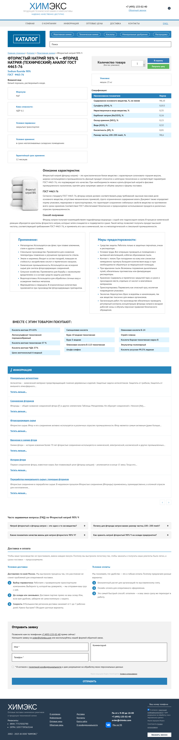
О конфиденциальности (87, 725)
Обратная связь (56, 725)
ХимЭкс (22, 707)
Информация (71, 23)
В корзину (158, 60)
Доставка (115, 23)
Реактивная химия (62, 34)
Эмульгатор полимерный (133, 344)
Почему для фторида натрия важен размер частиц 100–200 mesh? (126, 525)
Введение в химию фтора (23, 440)
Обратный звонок (137, 10)
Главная (29, 23)
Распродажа (161, 34)
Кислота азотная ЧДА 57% (25, 347)
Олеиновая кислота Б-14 (133, 330)
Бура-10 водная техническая (80, 334)
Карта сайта (82, 721)
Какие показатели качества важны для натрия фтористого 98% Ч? (43, 535)
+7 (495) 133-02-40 (51, 634)
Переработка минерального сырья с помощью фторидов (39, 479)
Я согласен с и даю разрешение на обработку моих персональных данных (159, 714)
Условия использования (128, 674)
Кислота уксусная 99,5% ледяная (137, 349)
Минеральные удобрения (135, 34)
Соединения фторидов (22, 401)
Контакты (134, 23)
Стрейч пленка (128, 334)
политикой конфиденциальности (45, 666)
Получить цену (158, 66)
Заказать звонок (159, 734)
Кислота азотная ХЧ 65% (24, 330)
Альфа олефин (73, 349)
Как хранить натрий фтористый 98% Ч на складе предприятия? (125, 535)
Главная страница (16, 53)
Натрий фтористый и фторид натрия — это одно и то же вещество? (43, 525)
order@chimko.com (41, 637)
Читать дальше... (18, 391)
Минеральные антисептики (24, 378)
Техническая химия (88, 34)
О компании (49, 23)
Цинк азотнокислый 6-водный (27, 352)
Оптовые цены (94, 23)
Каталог (31, 53)
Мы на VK (117, 724)
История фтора (18, 459)
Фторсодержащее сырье (23, 420)
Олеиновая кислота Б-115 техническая (85, 344)
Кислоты (110, 34)
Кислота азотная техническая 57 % (29, 342)
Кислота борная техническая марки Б (139, 339)
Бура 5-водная (73, 339)
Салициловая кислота (77, 330)
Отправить (89, 681)
